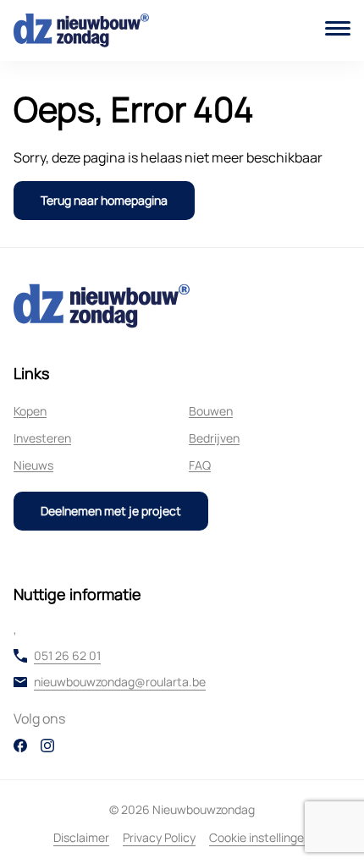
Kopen (30, 411)
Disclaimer (81, 837)
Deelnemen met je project (111, 511)
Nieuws (33, 465)
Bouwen (211, 411)
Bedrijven (214, 438)
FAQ (200, 465)
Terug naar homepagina (104, 200)
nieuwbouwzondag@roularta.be (120, 682)
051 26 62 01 (67, 656)
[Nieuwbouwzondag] (81, 30)
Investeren (42, 438)
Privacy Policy (159, 837)
